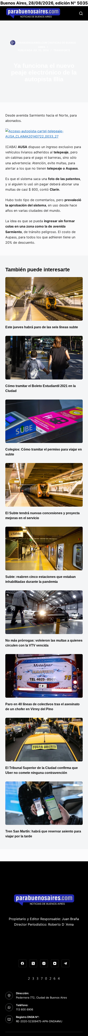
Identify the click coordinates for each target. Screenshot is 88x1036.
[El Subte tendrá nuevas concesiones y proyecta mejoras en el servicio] (44, 485)
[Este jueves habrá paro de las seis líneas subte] (44, 299)
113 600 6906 (24, 1009)
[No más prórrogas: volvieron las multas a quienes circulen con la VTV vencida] (44, 612)
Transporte (61, 50)
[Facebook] (22, 963)
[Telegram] (65, 963)
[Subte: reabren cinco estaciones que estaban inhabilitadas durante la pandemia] (44, 548)
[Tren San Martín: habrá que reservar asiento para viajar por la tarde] (44, 803)
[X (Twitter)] (33, 963)
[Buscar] (81, 13)
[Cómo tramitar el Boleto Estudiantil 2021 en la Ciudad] (44, 357)
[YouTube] (55, 963)
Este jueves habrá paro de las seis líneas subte (41, 327)
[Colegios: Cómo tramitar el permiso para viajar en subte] (44, 421)
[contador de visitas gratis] (44, 978)
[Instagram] (44, 963)
